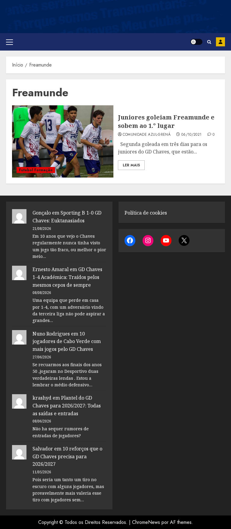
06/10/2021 (191, 134)
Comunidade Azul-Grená (147, 134)
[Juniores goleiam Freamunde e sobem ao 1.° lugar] (62, 141)
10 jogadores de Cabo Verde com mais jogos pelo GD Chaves (66, 341)
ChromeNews (146, 522)
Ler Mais (131, 165)
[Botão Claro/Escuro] (196, 42)
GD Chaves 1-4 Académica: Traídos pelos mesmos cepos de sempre (67, 277)
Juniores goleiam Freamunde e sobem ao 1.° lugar (166, 121)
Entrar (220, 41)
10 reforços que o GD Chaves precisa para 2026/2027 (67, 456)
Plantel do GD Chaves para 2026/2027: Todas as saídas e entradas (66, 405)
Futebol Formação (36, 170)
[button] (9, 42)
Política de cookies (146, 212)
